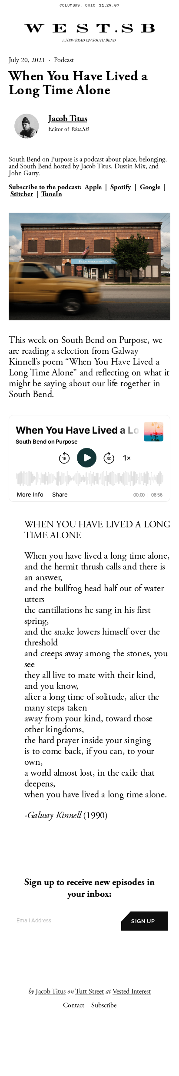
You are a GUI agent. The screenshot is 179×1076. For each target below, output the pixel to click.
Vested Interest (132, 991)
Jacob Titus (67, 118)
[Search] (13, 1065)
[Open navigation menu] (89, 1064)
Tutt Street (89, 991)
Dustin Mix (130, 166)
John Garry (23, 173)
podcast (64, 60)
